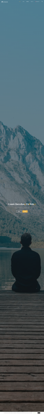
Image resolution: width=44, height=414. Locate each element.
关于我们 (25, 211)
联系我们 (19, 211)
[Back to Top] (41, 411)
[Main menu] (42, 1)
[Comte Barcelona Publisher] (4, 1)
